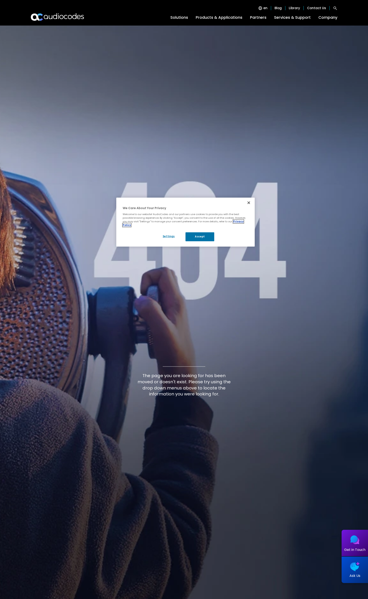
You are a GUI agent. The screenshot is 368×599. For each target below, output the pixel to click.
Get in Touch (354, 549)
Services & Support (292, 17)
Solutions (179, 17)
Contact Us (316, 8)
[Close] (248, 202)
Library (294, 8)
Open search (335, 8)
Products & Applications (219, 17)
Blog (278, 8)
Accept (200, 236)
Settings (169, 236)
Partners (258, 17)
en (265, 8)
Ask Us (354, 575)
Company (327, 17)
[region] (185, 222)
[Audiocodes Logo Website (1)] (58, 17)
